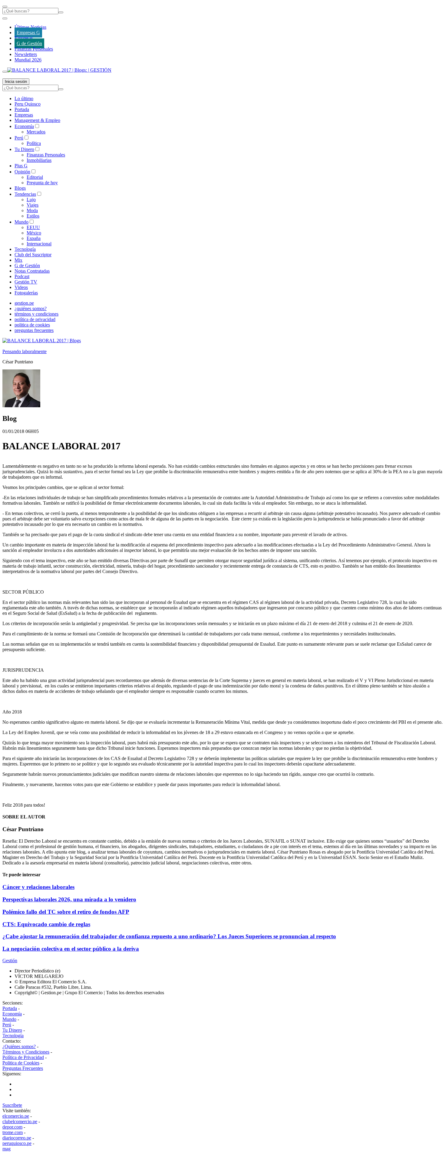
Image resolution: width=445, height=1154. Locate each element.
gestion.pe (24, 303)
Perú (19, 137)
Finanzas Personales (34, 48)
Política (34, 143)
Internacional (39, 243)
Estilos (33, 215)
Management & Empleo (37, 120)
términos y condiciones (36, 313)
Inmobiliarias (39, 160)
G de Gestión (29, 43)
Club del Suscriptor (33, 254)
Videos (21, 287)
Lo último (24, 98)
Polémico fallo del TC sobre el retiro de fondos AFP (65, 912)
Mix (18, 260)
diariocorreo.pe (16, 1137)
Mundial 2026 (28, 59)
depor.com (12, 1126)
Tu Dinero (24, 149)
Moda (32, 210)
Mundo (21, 222)
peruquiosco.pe (16, 1143)
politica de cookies (32, 324)
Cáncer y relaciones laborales (38, 887)
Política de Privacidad (23, 1057)
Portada (22, 109)
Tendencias (25, 194)
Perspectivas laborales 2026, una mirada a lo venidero (69, 899)
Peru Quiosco (28, 104)
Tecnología (25, 249)
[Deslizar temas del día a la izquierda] (4, 18)
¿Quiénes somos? (19, 1046)
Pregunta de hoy (42, 182)
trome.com (12, 1132)
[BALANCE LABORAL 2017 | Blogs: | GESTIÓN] (59, 70)
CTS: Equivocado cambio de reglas (46, 924)
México (34, 232)
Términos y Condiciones (25, 1051)
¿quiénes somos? (31, 308)
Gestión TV (26, 281)
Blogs (20, 188)
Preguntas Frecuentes (22, 1068)
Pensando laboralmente (24, 351)
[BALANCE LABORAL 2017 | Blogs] (41, 340)
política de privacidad (35, 319)
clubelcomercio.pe (19, 1121)
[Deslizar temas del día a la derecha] (4, 72)
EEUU (33, 227)
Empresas (24, 38)
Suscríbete (12, 1105)
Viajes (32, 205)
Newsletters (26, 54)
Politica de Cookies (20, 1062)
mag (6, 1148)
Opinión (22, 171)
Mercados (36, 131)
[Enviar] (60, 12)
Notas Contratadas (32, 271)
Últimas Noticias (30, 27)
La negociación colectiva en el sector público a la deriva (70, 949)
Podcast (22, 276)
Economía (24, 126)
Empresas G (28, 32)
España (34, 238)
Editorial (35, 177)
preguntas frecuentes (34, 330)
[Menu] (4, 7)
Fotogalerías (26, 292)
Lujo (31, 199)
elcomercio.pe (15, 1116)
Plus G (21, 165)
